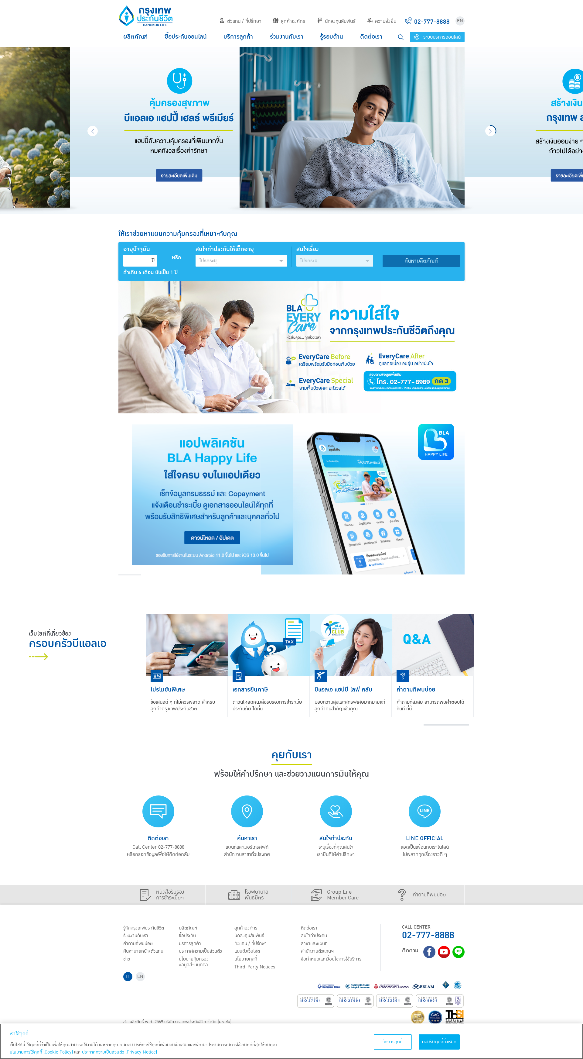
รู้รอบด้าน (331, 37)
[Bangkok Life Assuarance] (145, 16)
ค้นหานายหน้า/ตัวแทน (143, 951)
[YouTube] (444, 952)
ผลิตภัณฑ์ (135, 37)
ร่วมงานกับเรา (286, 37)
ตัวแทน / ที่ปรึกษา (244, 21)
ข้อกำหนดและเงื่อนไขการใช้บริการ (331, 959)
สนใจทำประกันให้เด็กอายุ (225, 249)
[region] (291, 1041)
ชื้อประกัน (187, 935)
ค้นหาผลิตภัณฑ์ (421, 261)
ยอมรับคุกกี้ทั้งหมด (439, 1041)
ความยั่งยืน (385, 21)
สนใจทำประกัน (314, 935)
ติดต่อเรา (371, 37)
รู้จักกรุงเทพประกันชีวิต (143, 928)
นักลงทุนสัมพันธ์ (340, 21)
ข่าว (126, 959)
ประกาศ (200, 951)
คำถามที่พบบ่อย (138, 943)
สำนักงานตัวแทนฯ (317, 951)
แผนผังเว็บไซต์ (247, 951)
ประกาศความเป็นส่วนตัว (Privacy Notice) (119, 1052)
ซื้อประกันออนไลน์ (186, 37)
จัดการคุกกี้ (393, 1041)
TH (128, 976)
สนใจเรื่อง (307, 249)
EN (460, 20)
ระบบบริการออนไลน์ (441, 37)
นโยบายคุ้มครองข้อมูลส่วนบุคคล (194, 961)
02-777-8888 (428, 935)
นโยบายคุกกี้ (245, 959)
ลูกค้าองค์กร (293, 21)
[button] (241, 261)
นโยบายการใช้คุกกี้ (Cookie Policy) (41, 1052)
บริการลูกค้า (238, 37)
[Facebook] (429, 952)
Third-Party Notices (254, 967)
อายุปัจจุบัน (136, 249)
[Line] (458, 952)
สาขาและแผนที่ (314, 943)
